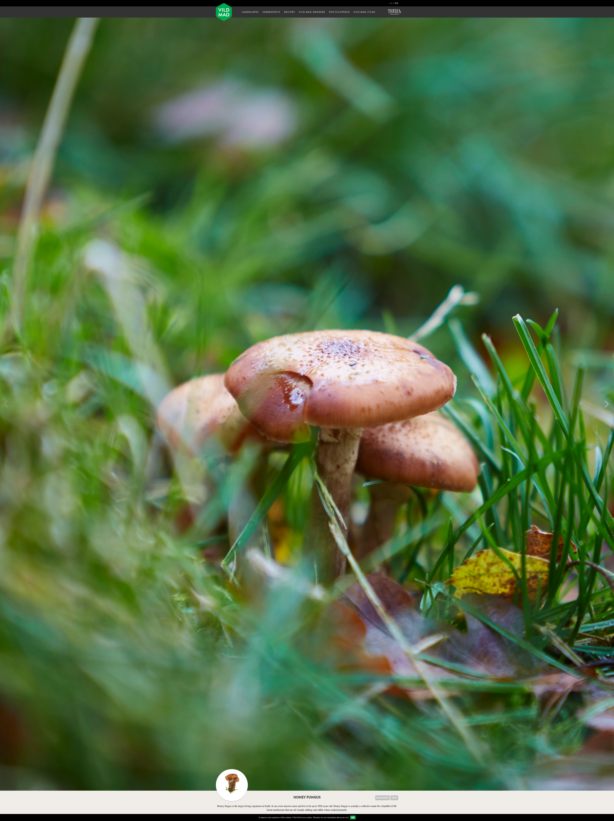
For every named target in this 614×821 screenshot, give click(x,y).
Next (605, 404)
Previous (7, 404)
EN (396, 3)
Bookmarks (382, 797)
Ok (352, 817)
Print (394, 797)
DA (391, 3)
